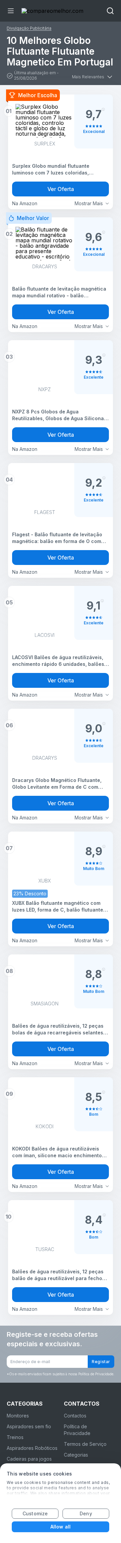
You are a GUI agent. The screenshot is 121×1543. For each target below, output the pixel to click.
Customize (35, 1513)
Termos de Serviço (85, 1444)
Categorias (76, 1455)
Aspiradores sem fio (29, 1426)
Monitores (18, 1415)
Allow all (60, 1527)
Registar (101, 1361)
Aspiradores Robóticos (32, 1448)
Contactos (75, 1415)
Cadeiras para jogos (29, 1459)
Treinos (15, 1437)
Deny (86, 1513)
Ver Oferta (60, 189)
